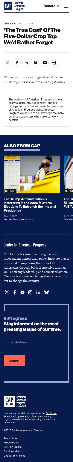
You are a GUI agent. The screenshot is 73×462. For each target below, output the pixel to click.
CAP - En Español (13, 447)
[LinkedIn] (38, 292)
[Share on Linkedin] (26, 63)
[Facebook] (15, 292)
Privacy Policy (11, 442)
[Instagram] (30, 292)
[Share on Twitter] (7, 63)
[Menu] (66, 6)
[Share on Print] (54, 63)
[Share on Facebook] (17, 63)
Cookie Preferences (14, 455)
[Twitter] (7, 292)
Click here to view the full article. (45, 82)
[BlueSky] (46, 292)
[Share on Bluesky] (35, 63)
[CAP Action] (16, 401)
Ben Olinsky (26, 219)
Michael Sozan (11, 219)
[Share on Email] (45, 63)
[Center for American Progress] (8, 6)
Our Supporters (12, 451)
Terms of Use (10, 438)
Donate (50, 6)
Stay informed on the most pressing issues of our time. (32, 324)
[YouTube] (22, 292)
